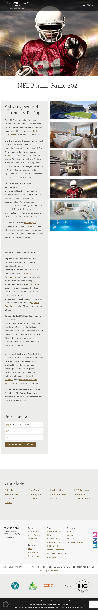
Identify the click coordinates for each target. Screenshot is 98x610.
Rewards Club (53, 542)
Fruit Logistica (35, 494)
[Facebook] (95, 540)
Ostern (8, 502)
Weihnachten (12, 494)
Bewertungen (53, 531)
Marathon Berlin (81, 494)
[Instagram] (95, 534)
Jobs (30, 548)
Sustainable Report (75, 542)
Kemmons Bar (33, 284)
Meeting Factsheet (55, 549)
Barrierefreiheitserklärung (65, 601)
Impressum (35, 601)
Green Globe (33, 538)
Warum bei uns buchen (73, 537)
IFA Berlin (55, 498)
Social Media (52, 538)
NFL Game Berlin (81, 498)
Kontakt (27, 601)
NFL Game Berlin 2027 (57, 553)
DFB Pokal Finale (81, 490)
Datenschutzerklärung (48, 601)
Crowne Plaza (34, 556)
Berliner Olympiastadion (16, 155)
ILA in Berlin (56, 490)
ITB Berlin (33, 498)
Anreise (70, 531)
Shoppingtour (30, 222)
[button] (5, 604)
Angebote (51, 557)
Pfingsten (10, 498)
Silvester (9, 490)
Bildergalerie (53, 546)
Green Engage (34, 535)
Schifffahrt (30, 226)
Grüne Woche (34, 490)
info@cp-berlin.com (49, 570)
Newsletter (52, 535)
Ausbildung (33, 552)
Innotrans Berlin (58, 494)
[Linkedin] (95, 545)
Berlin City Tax (34, 531)
